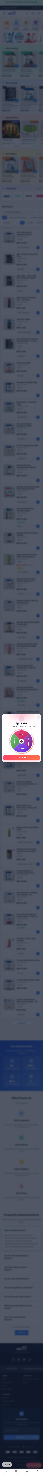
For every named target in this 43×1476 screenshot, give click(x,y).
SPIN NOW (21, 758)
